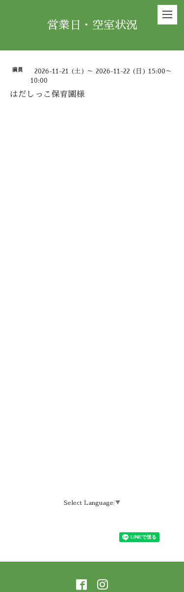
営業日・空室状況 (92, 25)
